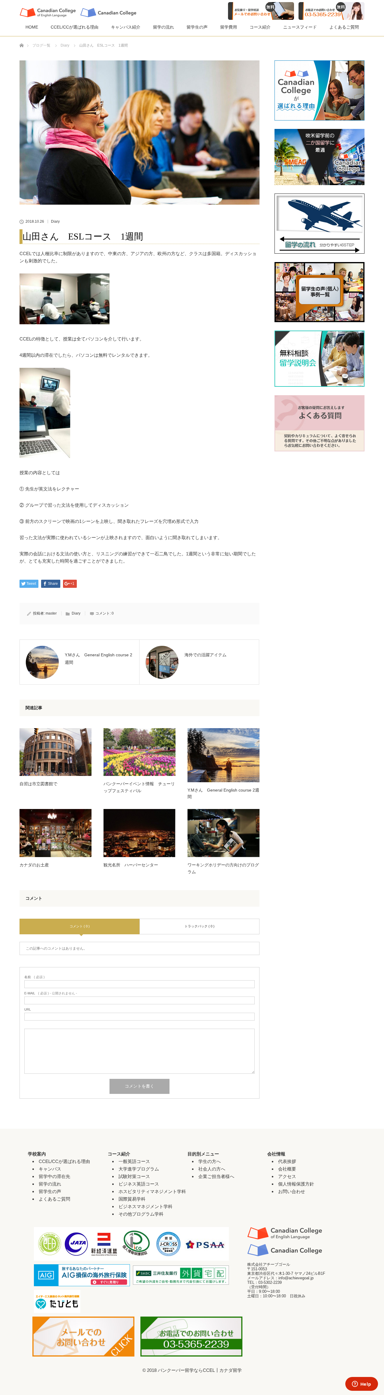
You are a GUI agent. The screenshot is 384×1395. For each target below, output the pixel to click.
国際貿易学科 (132, 1198)
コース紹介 (260, 27)
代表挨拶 (287, 1161)
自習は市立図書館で (38, 783)
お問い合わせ (291, 1191)
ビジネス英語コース (138, 1183)
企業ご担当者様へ (216, 1176)
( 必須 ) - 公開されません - (50, 993)
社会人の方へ (211, 1168)
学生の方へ (209, 1161)
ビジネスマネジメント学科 (145, 1206)
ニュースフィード (300, 27)
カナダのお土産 (34, 864)
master (51, 613)
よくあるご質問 (344, 27)
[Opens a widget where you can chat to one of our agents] (361, 1384)
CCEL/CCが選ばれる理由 (74, 27)
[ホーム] (21, 38)
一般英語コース (134, 1161)
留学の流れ (163, 27)
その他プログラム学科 (141, 1213)
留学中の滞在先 (54, 1176)
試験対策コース (134, 1176)
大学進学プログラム (138, 1168)
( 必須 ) (34, 977)
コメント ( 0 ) (80, 926)
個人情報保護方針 (296, 1183)
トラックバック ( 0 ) (199, 926)
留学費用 (228, 27)
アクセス (287, 1176)
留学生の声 (197, 27)
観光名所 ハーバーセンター (131, 864)
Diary (55, 221)
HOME (32, 27)
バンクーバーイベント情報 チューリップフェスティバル (139, 787)
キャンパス (50, 1168)
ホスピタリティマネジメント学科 (152, 1191)
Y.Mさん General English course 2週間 (223, 793)
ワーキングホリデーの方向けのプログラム (223, 868)
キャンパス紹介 (125, 27)
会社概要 (287, 1168)
